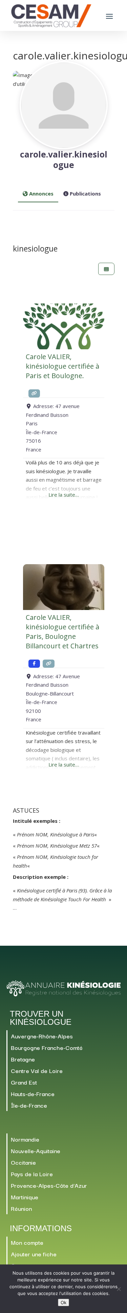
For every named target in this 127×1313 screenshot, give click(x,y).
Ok (63, 1302)
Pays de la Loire (32, 1173)
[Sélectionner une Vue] (106, 269)
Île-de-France (29, 1105)
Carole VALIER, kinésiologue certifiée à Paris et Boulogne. (62, 366)
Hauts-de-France (33, 1093)
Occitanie (23, 1162)
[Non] (118, 1289)
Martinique (24, 1196)
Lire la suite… (63, 494)
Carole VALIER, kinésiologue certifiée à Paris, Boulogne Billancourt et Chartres (62, 631)
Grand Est (24, 1082)
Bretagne (23, 1059)
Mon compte (27, 1242)
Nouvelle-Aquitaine (35, 1150)
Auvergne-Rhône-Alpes (42, 1035)
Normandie (25, 1139)
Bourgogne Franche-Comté (47, 1047)
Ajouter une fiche (34, 1253)
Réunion (21, 1208)
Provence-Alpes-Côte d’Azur (49, 1185)
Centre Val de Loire (37, 1070)
